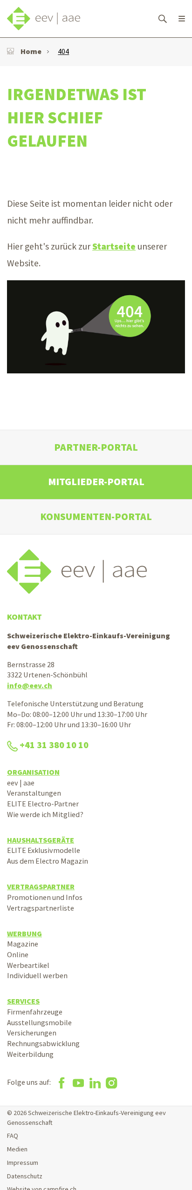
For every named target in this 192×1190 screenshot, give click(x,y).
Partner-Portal (96, 447)
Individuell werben (37, 975)
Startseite (114, 246)
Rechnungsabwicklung (43, 1043)
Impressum (22, 1162)
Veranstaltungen (34, 793)
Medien (17, 1149)
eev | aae (20, 782)
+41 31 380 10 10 (54, 745)
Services (23, 1001)
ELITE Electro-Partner (43, 803)
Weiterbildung (30, 1054)
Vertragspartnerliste (40, 908)
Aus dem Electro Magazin (47, 860)
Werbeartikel (28, 965)
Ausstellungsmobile (39, 1022)
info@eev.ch (29, 685)
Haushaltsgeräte (40, 840)
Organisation (33, 772)
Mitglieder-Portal (96, 481)
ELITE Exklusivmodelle (43, 850)
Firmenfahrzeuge (34, 1011)
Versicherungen (31, 1032)
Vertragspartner (41, 886)
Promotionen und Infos (44, 897)
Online (17, 954)
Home (31, 51)
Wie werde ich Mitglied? (45, 814)
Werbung (24, 933)
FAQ (12, 1135)
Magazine (22, 943)
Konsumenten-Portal (96, 516)
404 (63, 51)
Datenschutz (24, 1176)
